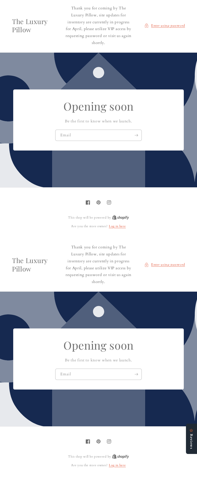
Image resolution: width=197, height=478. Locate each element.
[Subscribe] (136, 135)
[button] (164, 26)
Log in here (117, 226)
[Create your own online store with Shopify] (120, 217)
